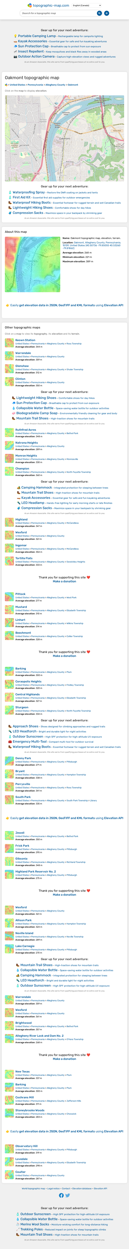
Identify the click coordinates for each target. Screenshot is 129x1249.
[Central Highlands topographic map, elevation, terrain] (9, 697)
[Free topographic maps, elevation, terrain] (6, 84)
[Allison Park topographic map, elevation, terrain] (9, 923)
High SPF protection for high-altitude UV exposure (73, 736)
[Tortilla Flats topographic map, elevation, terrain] (9, 561)
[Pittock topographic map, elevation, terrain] (9, 597)
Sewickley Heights (76, 561)
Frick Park (22, 845)
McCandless (73, 523)
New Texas (22, 1071)
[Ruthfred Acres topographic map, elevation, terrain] (9, 433)
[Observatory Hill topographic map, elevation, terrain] (9, 1149)
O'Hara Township (75, 1039)
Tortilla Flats (24, 558)
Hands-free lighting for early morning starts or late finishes (79, 503)
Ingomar (21, 545)
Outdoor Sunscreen (28, 736)
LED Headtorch (24, 731)
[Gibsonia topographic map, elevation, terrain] (9, 862)
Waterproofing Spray (29, 192)
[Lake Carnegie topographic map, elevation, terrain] (9, 949)
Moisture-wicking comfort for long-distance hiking (79, 1224)
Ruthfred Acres (25, 430)
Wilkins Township (75, 623)
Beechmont (23, 633)
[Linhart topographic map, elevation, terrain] (9, 623)
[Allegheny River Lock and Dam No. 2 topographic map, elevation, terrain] (9, 1039)
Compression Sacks (28, 213)
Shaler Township (75, 369)
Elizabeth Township (76, 610)
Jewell (19, 833)
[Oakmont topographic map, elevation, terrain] (32, 264)
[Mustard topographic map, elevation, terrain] (9, 610)
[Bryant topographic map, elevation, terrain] (9, 774)
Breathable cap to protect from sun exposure (76, 46)
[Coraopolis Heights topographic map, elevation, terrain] (9, 685)
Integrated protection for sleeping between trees (81, 487)
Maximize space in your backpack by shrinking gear (74, 213)
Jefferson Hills (74, 1101)
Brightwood (23, 1023)
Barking (20, 668)
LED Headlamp (32, 503)
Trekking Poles (31, 1229)
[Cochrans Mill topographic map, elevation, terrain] (9, 1100)
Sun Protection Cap (33, 46)
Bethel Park (72, 433)
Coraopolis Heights (28, 681)
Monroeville (72, 459)
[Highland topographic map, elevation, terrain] (9, 522)
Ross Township (74, 343)
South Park (23, 797)
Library (93, 800)
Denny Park (23, 758)
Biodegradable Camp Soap (37, 413)
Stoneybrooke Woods (30, 1110)
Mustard (21, 607)
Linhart (20, 620)
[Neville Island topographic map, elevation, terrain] (9, 936)
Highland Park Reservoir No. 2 (35, 871)
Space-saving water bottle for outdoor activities (82, 408)
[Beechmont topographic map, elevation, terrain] (9, 636)
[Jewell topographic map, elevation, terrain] (9, 836)
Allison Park (23, 920)
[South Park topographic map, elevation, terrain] (9, 800)
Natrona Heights (26, 442)
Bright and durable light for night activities (62, 731)
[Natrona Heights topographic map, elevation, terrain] (9, 446)
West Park (71, 597)
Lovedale (21, 1159)
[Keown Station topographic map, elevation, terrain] (9, 343)
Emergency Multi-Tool (30, 741)
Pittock (20, 594)
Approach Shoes (25, 726)
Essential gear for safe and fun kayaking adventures (78, 41)
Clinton (20, 379)
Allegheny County (55, 343)
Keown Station (25, 340)
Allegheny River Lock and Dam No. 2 (39, 1035)
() (92, 245)
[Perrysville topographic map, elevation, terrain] (9, 787)
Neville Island (24, 933)
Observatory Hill (26, 1146)
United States (22, 343)
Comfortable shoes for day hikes (73, 207)
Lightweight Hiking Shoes (33, 207)
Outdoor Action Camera (36, 56)
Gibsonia (21, 858)
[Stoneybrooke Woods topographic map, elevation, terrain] (9, 1113)
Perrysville (22, 784)
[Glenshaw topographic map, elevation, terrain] (9, 369)
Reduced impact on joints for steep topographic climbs (75, 1229)
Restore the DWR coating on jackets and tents (72, 192)
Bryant (20, 771)
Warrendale (23, 353)
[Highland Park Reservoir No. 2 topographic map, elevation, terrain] (9, 875)
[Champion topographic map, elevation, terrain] (9, 472)
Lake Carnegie (24, 946)
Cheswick (71, 1114)
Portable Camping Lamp (37, 36)
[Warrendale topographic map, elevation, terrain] (9, 356)
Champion (22, 468)
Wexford (21, 532)
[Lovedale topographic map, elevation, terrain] (9, 1162)
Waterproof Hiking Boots (32, 202)
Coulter (20, 1172)
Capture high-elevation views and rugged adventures (86, 56)
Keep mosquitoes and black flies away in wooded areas (76, 51)
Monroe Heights (26, 455)
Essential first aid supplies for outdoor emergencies (61, 197)
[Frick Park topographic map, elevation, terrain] (9, 849)
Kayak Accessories (32, 41)
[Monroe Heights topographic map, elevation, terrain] (9, 459)
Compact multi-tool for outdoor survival (71, 741)
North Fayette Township (79, 472)
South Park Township (77, 800)
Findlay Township (75, 685)
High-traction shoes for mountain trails (73, 418)
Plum (69, 672)
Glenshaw (22, 366)
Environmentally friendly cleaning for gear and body (88, 413)
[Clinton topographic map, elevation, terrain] (9, 382)
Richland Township (76, 862)
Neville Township (75, 936)
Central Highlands (27, 694)
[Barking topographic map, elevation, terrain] (9, 672)
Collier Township (75, 636)
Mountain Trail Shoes (32, 418)
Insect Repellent (31, 51)
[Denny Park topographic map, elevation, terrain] (9, 761)
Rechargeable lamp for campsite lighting (80, 36)
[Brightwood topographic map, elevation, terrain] (9, 1026)
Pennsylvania (38, 343)
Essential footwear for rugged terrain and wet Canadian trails (87, 202)
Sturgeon (21, 707)
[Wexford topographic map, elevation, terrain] (9, 535)
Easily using (66, 305)
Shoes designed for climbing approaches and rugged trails (73, 726)
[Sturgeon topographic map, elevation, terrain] (9, 710)
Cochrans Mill (24, 1097)
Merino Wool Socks (34, 1224)
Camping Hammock (36, 487)
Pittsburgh (72, 761)
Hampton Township (76, 774)
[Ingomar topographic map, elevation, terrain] (9, 548)
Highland (21, 519)
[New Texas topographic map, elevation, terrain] (9, 1075)
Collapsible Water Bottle (34, 408)
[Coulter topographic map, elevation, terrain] (9, 1175)
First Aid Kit (22, 197)
